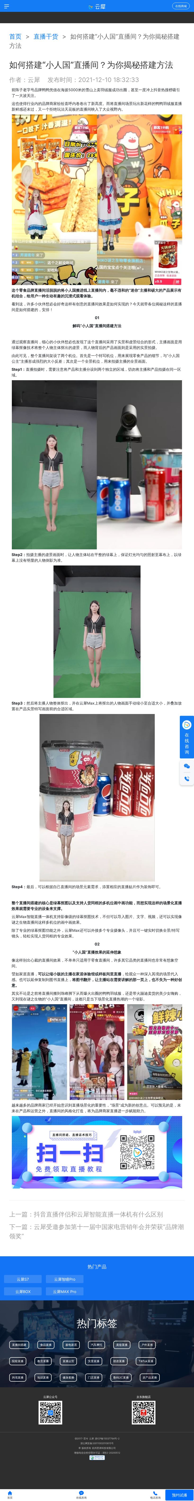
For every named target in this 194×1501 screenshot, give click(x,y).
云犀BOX (23, 1291)
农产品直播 (150, 1377)
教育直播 (43, 1361)
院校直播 (17, 1361)
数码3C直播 (121, 1377)
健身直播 (68, 1377)
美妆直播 (122, 1345)
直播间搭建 (19, 1345)
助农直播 (119, 1361)
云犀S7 (23, 1279)
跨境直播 (17, 1377)
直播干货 (47, 36)
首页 (15, 36)
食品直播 (46, 1345)
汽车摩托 (96, 1345)
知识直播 (43, 1377)
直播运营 (68, 1361)
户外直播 (147, 1345)
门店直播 (93, 1377)
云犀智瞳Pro (64, 1279)
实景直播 (93, 1361)
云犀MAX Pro (64, 1291)
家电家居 (71, 1345)
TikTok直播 (146, 1361)
